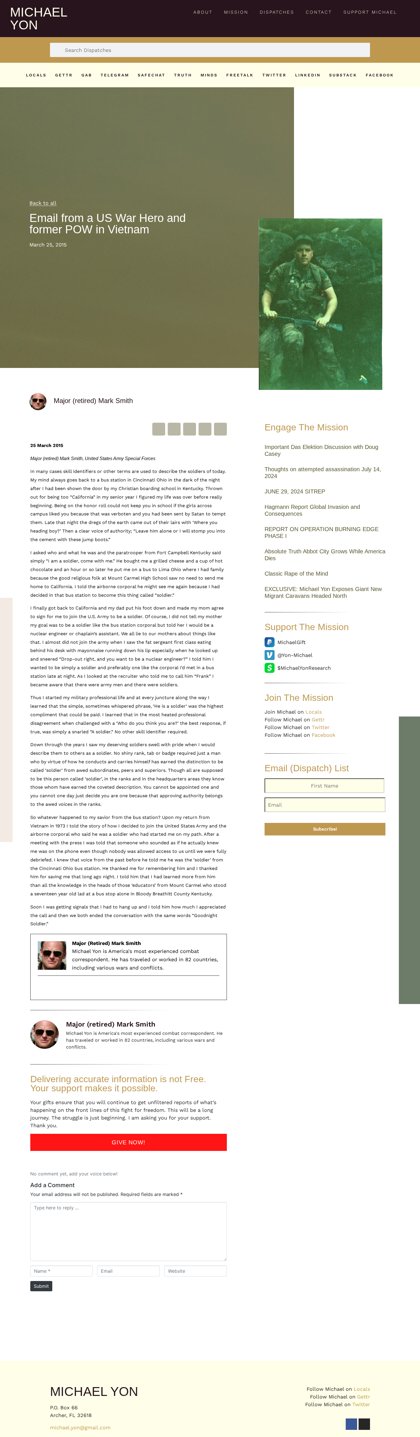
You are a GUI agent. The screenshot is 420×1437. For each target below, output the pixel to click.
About (203, 12)
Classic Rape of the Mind (296, 573)
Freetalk (240, 75)
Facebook (380, 75)
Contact (319, 12)
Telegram (115, 75)
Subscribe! (325, 829)
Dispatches (277, 12)
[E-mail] (42, 988)
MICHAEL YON (38, 18)
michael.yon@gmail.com (80, 1427)
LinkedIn (308, 75)
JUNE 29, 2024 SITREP (295, 491)
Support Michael (370, 12)
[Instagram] (364, 1424)
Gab (86, 75)
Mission (236, 12)
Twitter (274, 75)
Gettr (64, 75)
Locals (36, 75)
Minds (209, 75)
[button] (158, 429)
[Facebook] (351, 1424)
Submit (41, 1286)
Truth (183, 75)
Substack (343, 75)
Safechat (151, 75)
